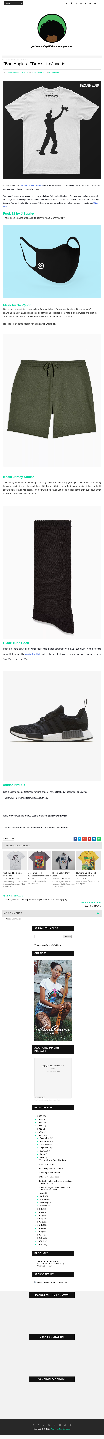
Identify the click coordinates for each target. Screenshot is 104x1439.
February (44, 1202)
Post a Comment (13, 919)
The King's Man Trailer (49, 1172)
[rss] (86, 3)
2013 (39, 1228)
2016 (39, 1219)
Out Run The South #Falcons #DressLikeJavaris (12, 876)
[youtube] (95, 3)
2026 (40, 1116)
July (42, 1154)
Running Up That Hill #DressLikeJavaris (86, 874)
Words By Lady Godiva (48, 1261)
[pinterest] (70, 1425)
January (44, 1206)
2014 (39, 1225)
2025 (40, 1119)
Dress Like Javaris (38, 72)
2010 (40, 1238)
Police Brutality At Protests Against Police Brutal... (55, 1182)
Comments (54, 72)
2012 (39, 1231)
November (45, 1141)
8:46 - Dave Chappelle (49, 1177)
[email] (90, 3)
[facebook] (71, 3)
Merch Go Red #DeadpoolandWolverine (39, 874)
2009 (40, 1241)
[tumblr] (100, 3)
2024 (40, 1122)
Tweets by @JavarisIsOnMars (47, 945)
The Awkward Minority (8, 59)
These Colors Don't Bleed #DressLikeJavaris (61, 876)
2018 (39, 1212)
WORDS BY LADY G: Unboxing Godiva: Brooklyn (50, 1264)
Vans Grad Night (46, 1164)
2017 (39, 1215)
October (44, 1144)
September (45, 1147)
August (43, 1151)
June (42, 1157)
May (42, 1193)
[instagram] (81, 3)
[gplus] (76, 3)
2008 (40, 1244)
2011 (39, 1235)
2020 (40, 1135)
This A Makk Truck (22, 59)
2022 (40, 1129)
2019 (39, 1209)
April (42, 1196)
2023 (40, 1125)
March (43, 1199)
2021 (39, 1132)
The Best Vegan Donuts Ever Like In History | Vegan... (54, 1188)
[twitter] (67, 3)
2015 (39, 1222)
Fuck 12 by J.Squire (18, 213)
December (45, 1138)
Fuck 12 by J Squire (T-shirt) (51, 1168)
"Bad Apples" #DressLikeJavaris (53, 1160)
